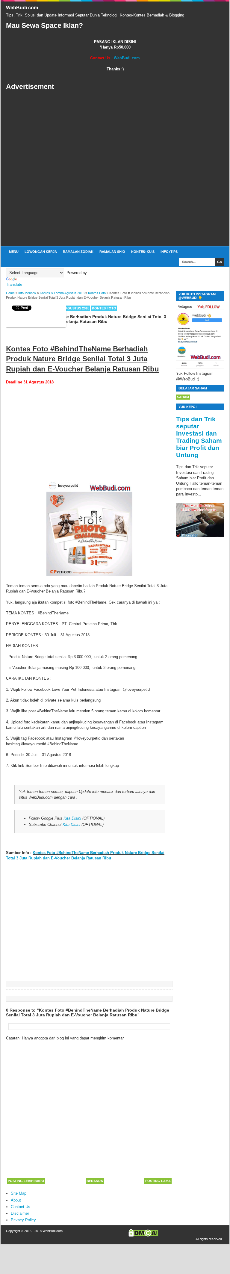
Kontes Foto (104, 308)
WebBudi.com (22, 7)
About (16, 1200)
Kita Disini (72, 818)
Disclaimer (20, 1213)
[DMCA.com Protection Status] (143, 1235)
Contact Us (20, 1207)
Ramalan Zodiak (78, 251)
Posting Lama (158, 1181)
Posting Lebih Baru (26, 1181)
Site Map (18, 1193)
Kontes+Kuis (143, 251)
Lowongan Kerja (41, 251)
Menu (14, 251)
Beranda (95, 1181)
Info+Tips (169, 251)
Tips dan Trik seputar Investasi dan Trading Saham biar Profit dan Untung (199, 436)
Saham (183, 397)
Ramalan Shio (112, 251)
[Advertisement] (115, 168)
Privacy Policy (23, 1220)
